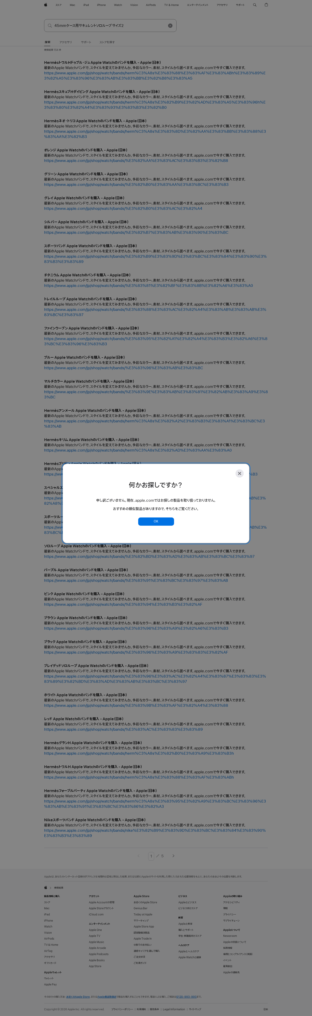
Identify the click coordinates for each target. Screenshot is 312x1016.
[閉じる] (240, 473)
